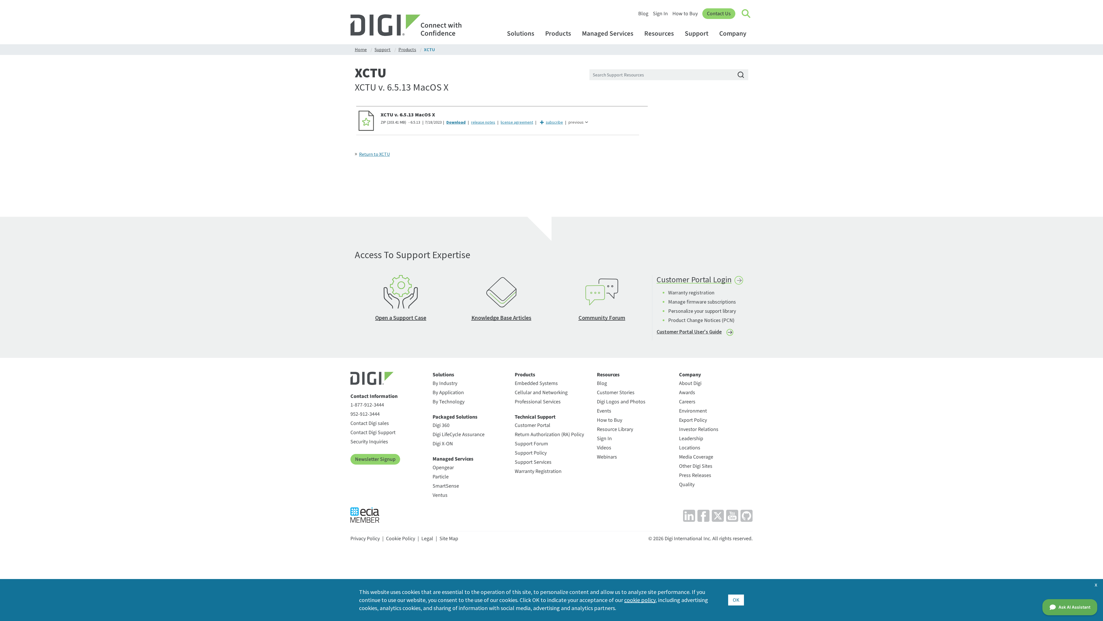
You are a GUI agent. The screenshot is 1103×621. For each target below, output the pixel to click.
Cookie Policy (400, 538)
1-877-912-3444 (367, 405)
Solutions (520, 33)
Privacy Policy (365, 538)
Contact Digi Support (373, 432)
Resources (659, 33)
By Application (448, 392)
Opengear (443, 467)
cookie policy (639, 599)
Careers (687, 401)
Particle (441, 476)
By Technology (448, 401)
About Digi (690, 383)
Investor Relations (698, 429)
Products (558, 33)
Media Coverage (696, 457)
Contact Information (374, 396)
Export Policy (693, 420)
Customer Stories (616, 392)
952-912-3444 (365, 414)
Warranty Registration (538, 471)
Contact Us (719, 13)
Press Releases (695, 475)
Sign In (660, 13)
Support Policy (531, 453)
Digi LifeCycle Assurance (459, 434)
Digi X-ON (443, 443)
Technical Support (535, 417)
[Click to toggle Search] (746, 14)
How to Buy (685, 13)
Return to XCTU (374, 154)
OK (736, 600)
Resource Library (615, 429)
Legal (427, 538)
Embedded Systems (536, 383)
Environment (693, 411)
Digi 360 (441, 425)
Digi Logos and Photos (621, 401)
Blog (643, 13)
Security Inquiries (369, 441)
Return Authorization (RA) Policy (549, 434)
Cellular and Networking (541, 392)
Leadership (691, 438)
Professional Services (538, 401)
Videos (604, 447)
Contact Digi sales (369, 423)
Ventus (440, 495)
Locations (689, 447)
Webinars (607, 457)
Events (604, 411)
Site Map (448, 538)
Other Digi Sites (695, 466)
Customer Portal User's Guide (689, 331)
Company (732, 33)
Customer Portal (532, 425)
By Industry (445, 383)
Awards (687, 392)
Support (696, 33)
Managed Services (607, 33)
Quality (687, 484)
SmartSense (446, 486)
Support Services (533, 462)
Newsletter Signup (375, 459)
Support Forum (531, 443)
